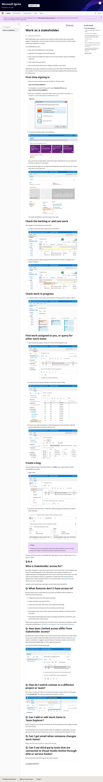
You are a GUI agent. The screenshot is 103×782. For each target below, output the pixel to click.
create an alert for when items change (45, 743)
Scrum (74, 555)
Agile (27, 557)
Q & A (86, 41)
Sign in (99, 13)
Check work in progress (91, 33)
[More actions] (76, 25)
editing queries (51, 427)
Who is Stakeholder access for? (92, 43)
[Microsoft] (3, 13)
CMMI (32, 557)
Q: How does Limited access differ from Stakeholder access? (92, 49)
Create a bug (88, 39)
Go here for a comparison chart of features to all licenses (58, 624)
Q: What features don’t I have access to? (92, 45)
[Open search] (95, 13)
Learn (27, 25)
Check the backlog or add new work (92, 30)
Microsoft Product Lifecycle (47, 18)
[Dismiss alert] (100, 3)
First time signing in (90, 28)
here (52, 732)
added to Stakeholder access (50, 95)
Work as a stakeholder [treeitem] (9, 30)
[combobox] (10, 27)
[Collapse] (18, 24)
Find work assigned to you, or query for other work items (92, 36)
